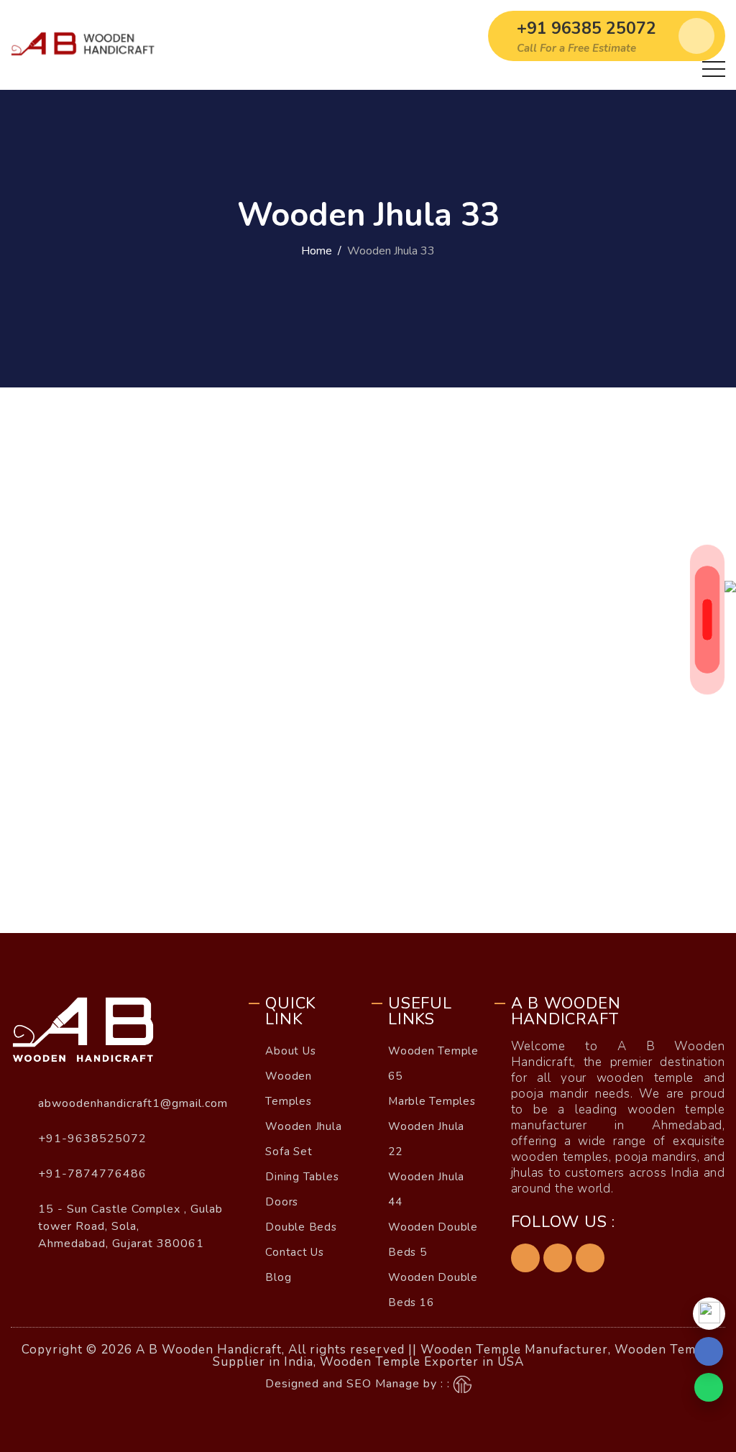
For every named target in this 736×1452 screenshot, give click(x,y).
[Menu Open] (713, 69)
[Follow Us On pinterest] (557, 1258)
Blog (278, 1277)
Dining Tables (302, 1177)
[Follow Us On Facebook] (525, 1258)
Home (316, 251)
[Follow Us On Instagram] (590, 1258)
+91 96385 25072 (586, 28)
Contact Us (294, 1252)
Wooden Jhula (303, 1126)
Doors (281, 1202)
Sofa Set (288, 1151)
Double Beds (300, 1227)
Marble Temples (432, 1101)
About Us (290, 1051)
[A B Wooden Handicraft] (95, 45)
